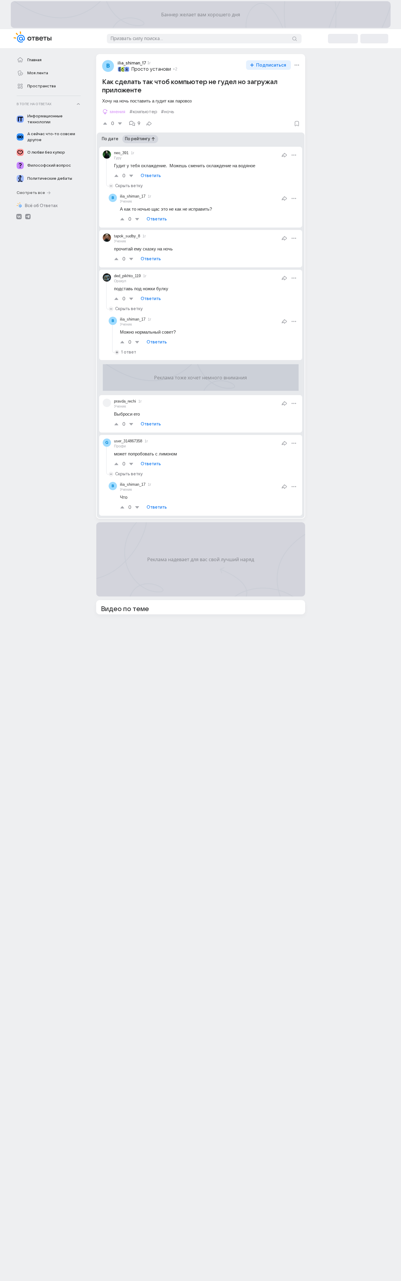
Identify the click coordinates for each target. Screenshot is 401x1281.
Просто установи (151, 69)
